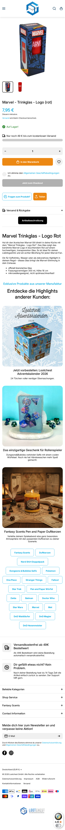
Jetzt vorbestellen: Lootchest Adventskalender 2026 (32, 372)
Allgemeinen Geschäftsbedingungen (41, 173)
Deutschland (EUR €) (11, 770)
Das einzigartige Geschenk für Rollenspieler (32, 450)
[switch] (58, 825)
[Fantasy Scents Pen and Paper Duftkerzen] (32, 497)
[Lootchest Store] (32, 8)
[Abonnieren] (59, 736)
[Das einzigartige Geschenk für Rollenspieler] (32, 416)
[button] (61, 8)
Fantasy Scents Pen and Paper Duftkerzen (32, 531)
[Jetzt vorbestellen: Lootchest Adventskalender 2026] (32, 336)
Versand (5, 118)
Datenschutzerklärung (51, 743)
